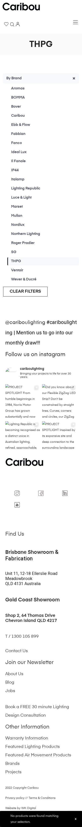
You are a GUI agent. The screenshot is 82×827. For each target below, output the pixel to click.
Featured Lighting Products (32, 747)
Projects (13, 772)
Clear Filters (25, 291)
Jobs (10, 691)
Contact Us (16, 651)
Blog (9, 682)
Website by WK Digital (20, 808)
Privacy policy (14, 798)
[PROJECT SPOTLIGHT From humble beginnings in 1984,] (22, 401)
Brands (12, 764)
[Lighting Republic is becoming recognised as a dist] (22, 438)
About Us (14, 674)
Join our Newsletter (29, 662)
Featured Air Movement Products (38, 755)
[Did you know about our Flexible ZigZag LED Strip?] (59, 401)
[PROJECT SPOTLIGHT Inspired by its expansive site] (59, 438)
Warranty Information (26, 738)
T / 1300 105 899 (22, 637)
